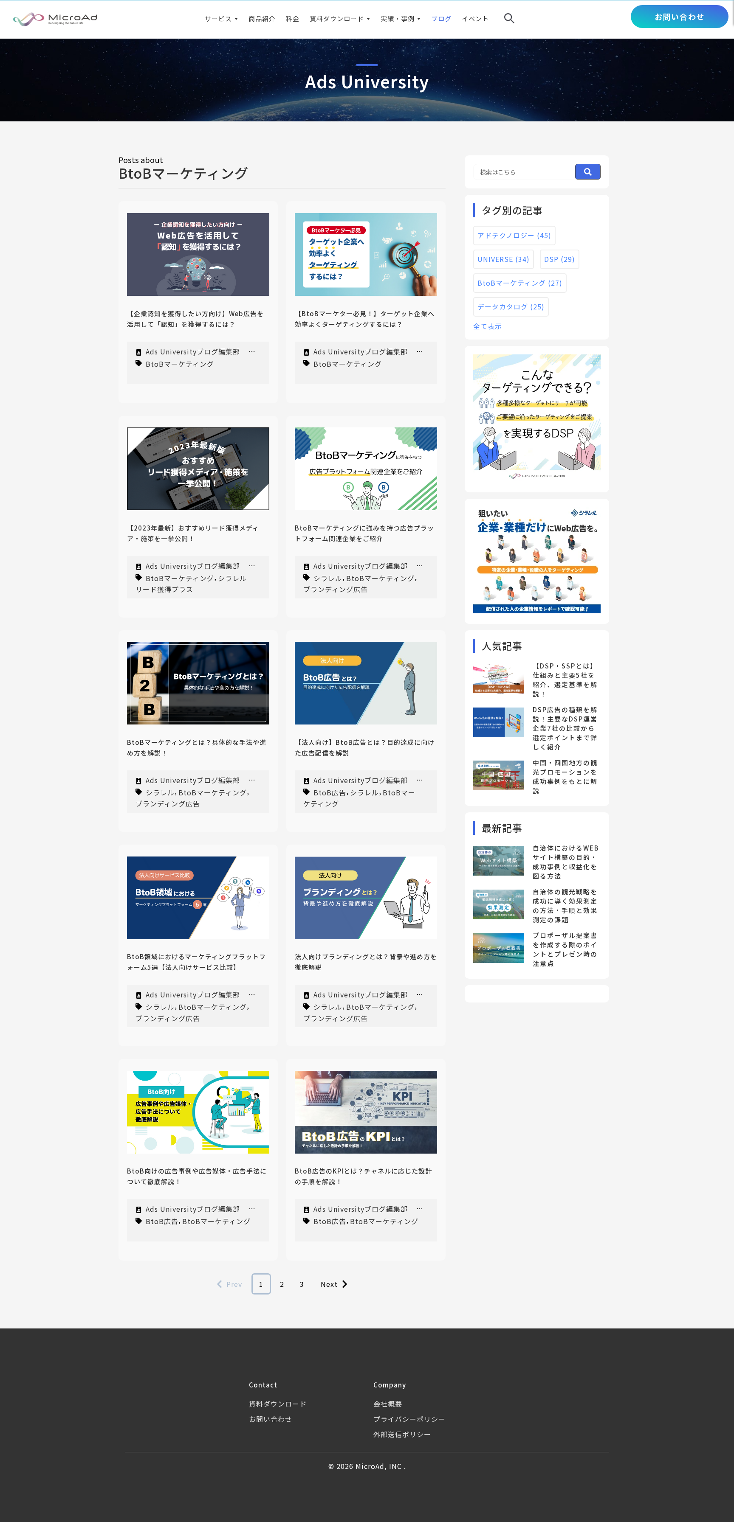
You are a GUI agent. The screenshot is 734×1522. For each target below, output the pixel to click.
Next (329, 1284)
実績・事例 (398, 18)
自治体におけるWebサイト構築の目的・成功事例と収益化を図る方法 (566, 861)
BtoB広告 (329, 792)
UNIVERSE (503, 259)
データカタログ (511, 306)
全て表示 (487, 326)
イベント (475, 18)
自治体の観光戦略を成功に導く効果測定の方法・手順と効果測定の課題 (565, 905)
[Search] (588, 172)
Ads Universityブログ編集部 (193, 351)
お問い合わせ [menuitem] (270, 1419)
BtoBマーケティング (180, 363)
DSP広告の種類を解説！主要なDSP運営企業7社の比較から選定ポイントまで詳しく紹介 (565, 728)
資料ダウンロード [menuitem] (278, 1403)
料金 (292, 18)
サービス (218, 18)
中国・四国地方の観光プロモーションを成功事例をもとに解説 (565, 776)
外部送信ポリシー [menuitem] (402, 1434)
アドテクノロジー (514, 235)
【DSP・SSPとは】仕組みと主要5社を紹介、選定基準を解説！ (565, 679)
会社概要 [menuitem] (387, 1403)
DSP (559, 259)
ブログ (441, 18)
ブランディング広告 (335, 589)
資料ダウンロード (337, 18)
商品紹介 (262, 18)
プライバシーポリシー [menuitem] (409, 1419)
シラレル (327, 578)
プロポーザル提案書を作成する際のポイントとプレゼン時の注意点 (565, 949)
